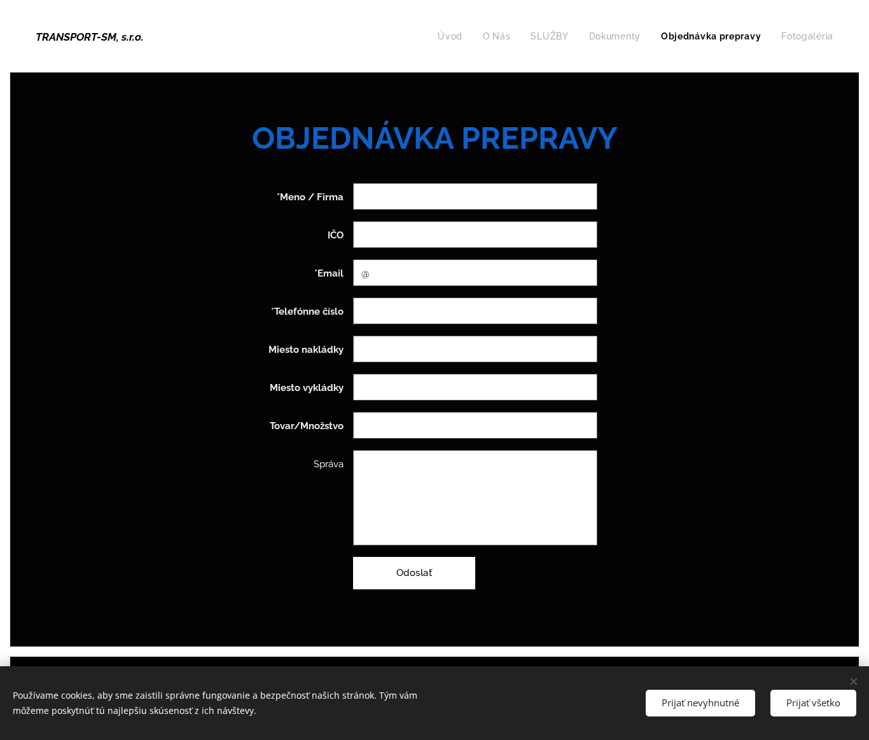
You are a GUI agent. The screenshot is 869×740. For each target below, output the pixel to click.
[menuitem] (453, 36)
